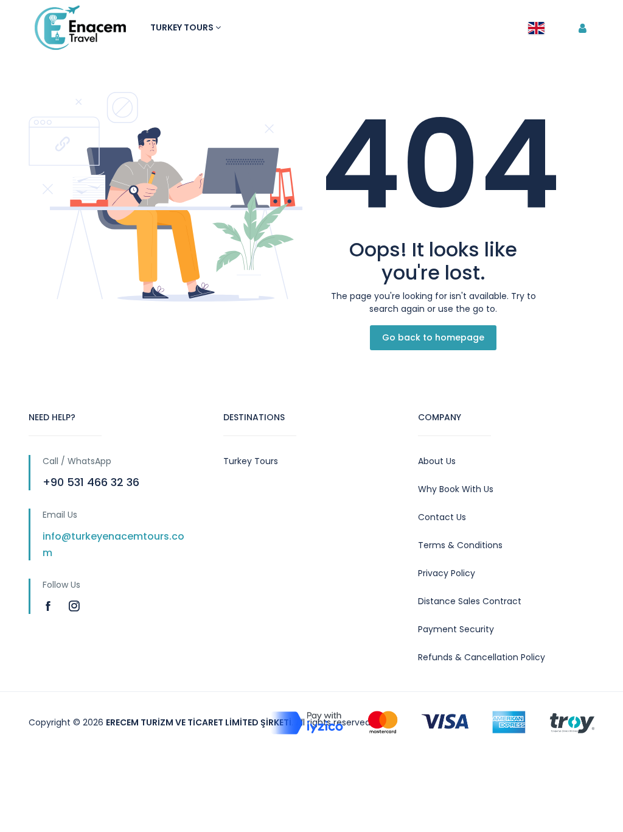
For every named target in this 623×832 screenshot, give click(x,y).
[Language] (536, 28)
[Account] (582, 28)
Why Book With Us (455, 489)
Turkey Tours (182, 27)
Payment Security (456, 629)
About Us (437, 461)
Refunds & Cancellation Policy (481, 657)
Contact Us (442, 517)
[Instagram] (74, 605)
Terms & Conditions (460, 545)
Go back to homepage (433, 337)
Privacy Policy (446, 573)
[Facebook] (50, 605)
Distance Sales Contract (469, 601)
